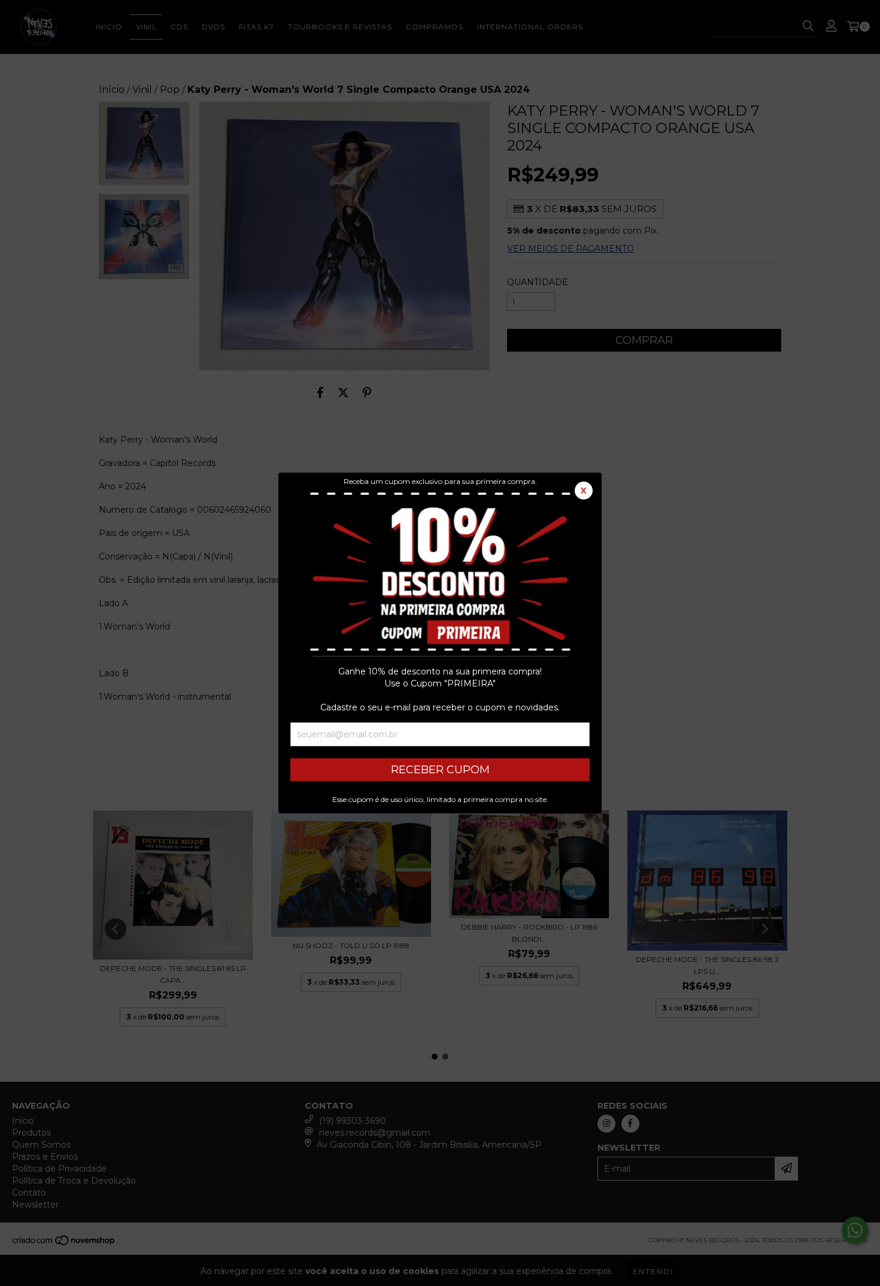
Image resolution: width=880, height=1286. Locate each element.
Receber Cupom (440, 769)
